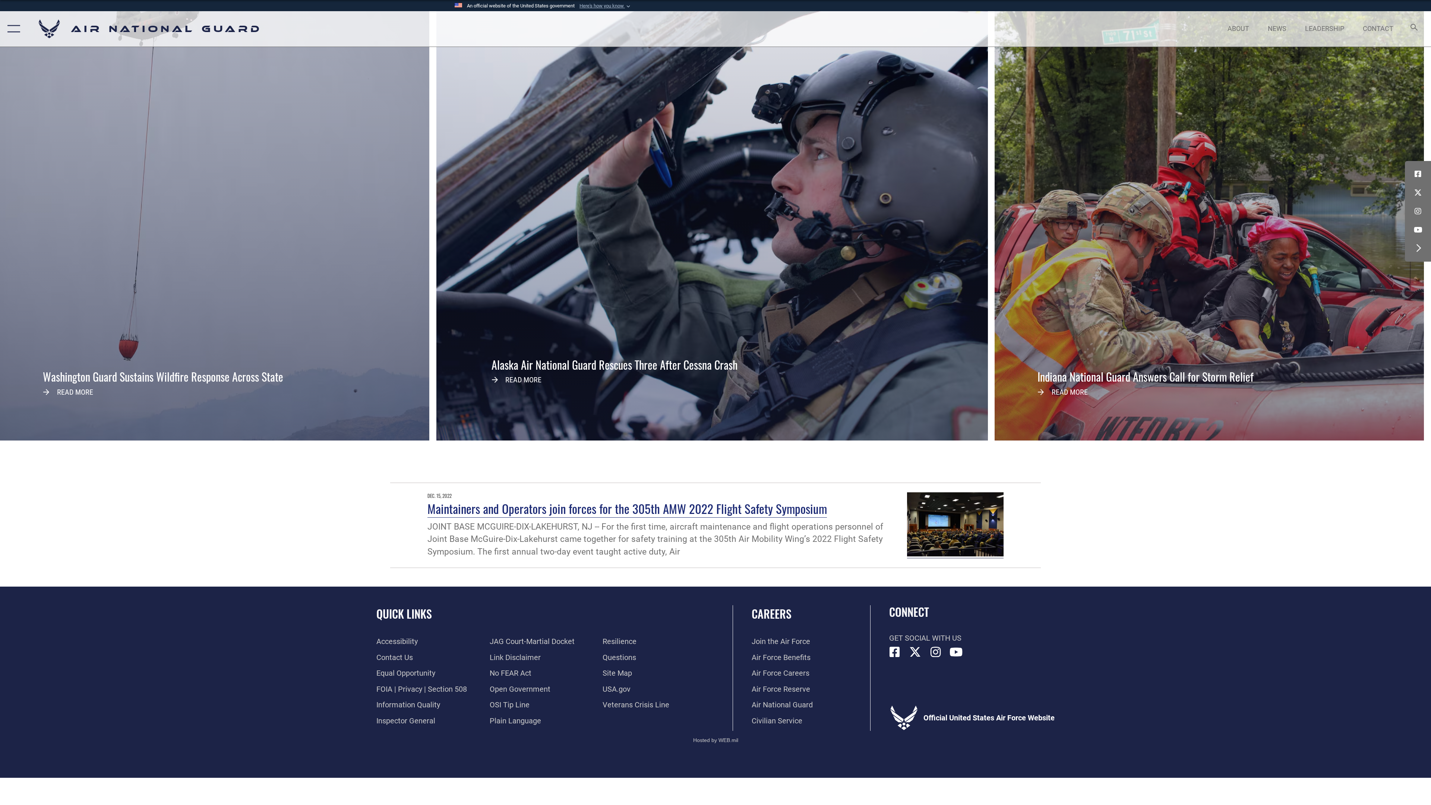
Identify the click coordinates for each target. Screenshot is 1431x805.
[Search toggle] (1413, 29)
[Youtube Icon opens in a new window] (1418, 230)
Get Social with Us (925, 638)
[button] (605, 6)
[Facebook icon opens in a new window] (1418, 174)
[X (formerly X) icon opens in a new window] (1418, 192)
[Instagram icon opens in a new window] (1418, 211)
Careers (772, 613)
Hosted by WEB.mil (715, 740)
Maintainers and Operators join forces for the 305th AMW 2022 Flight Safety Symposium (627, 508)
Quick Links (404, 613)
